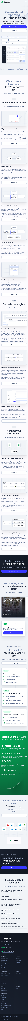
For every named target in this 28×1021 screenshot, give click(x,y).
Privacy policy (4, 1019)
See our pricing (14, 663)
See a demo (14, 30)
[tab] (14, 37)
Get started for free (14, 26)
